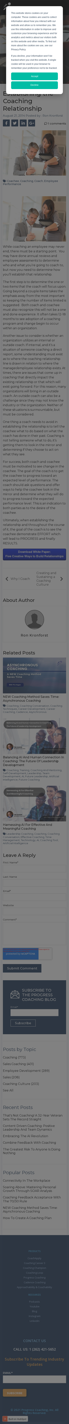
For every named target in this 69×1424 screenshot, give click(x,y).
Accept (34, 76)
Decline (34, 85)
